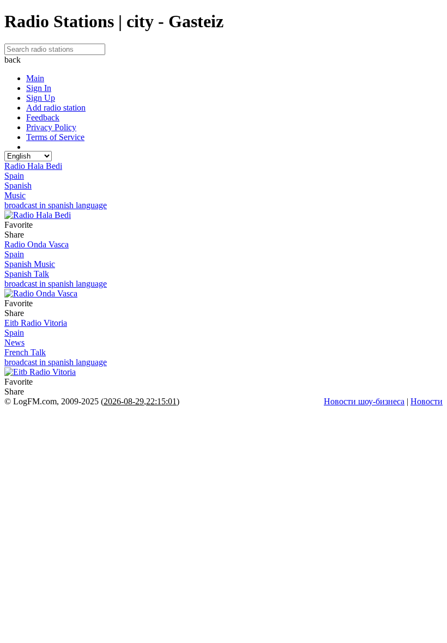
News (14, 342)
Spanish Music (29, 264)
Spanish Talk (26, 273)
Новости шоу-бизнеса (364, 401)
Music (15, 195)
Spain (14, 175)
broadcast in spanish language (55, 205)
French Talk (25, 352)
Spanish (18, 185)
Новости (426, 401)
